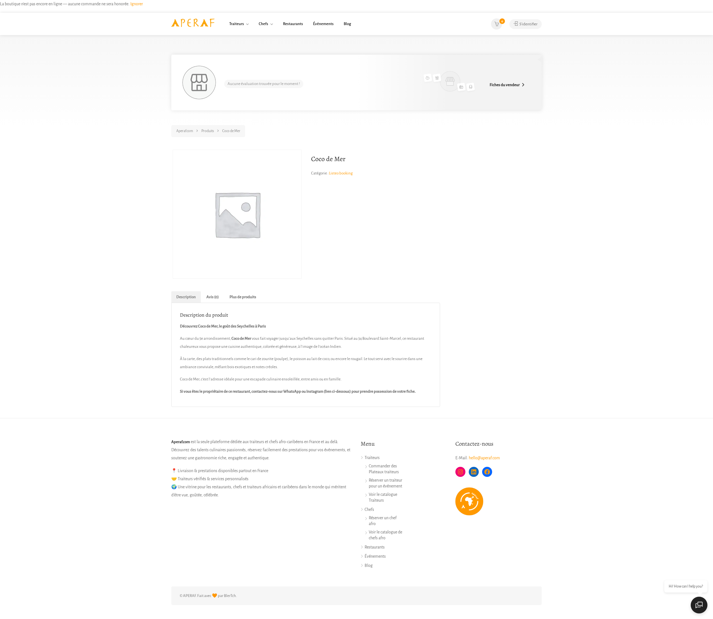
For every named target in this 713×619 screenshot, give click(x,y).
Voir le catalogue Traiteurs (383, 497)
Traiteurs (236, 24)
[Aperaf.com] (192, 22)
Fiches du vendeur (505, 85)
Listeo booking (341, 173)
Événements (323, 24)
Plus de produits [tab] (242, 297)
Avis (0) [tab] (212, 297)
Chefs (263, 24)
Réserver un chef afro (383, 521)
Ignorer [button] (136, 4)
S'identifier (528, 24)
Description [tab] (186, 297)
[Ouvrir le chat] (699, 605)
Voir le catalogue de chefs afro (385, 535)
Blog (347, 24)
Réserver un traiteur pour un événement (385, 483)
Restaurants (293, 24)
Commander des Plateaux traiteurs (384, 469)
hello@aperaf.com (484, 458)
